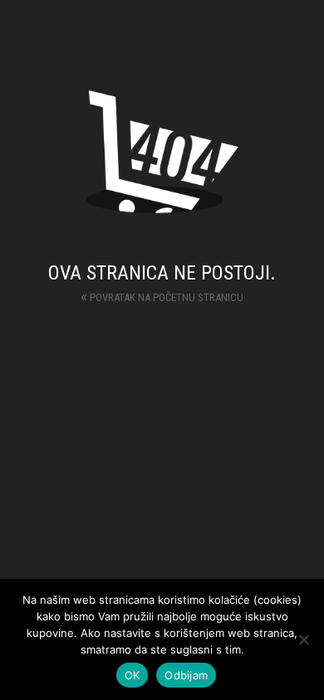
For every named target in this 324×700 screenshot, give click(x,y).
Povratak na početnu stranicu (162, 295)
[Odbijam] (303, 639)
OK (132, 675)
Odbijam (186, 675)
